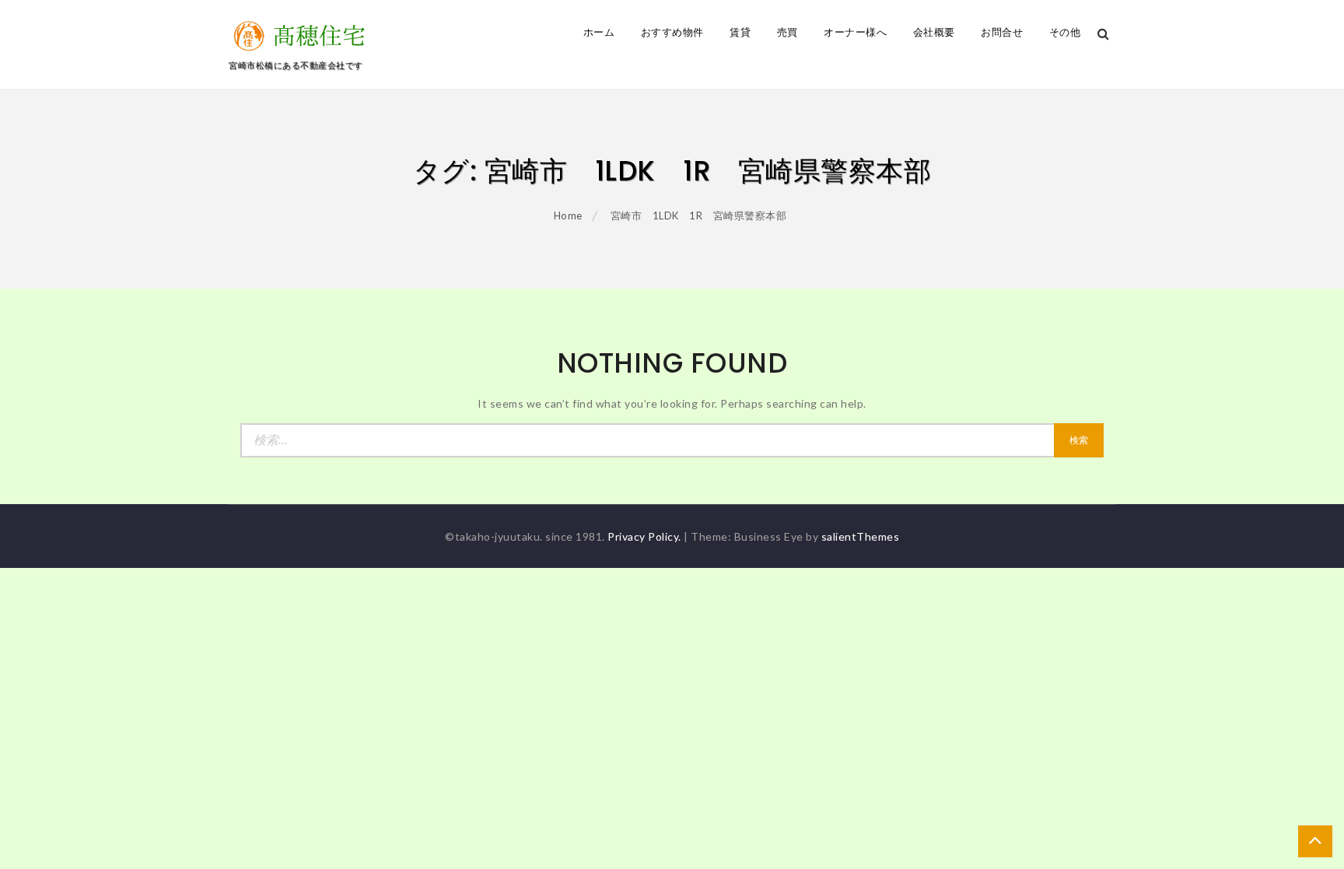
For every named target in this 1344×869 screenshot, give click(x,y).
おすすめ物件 (672, 32)
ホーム (599, 32)
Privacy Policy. (644, 536)
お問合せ (1002, 32)
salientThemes (860, 536)
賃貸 (740, 32)
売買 (787, 32)
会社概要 (934, 32)
